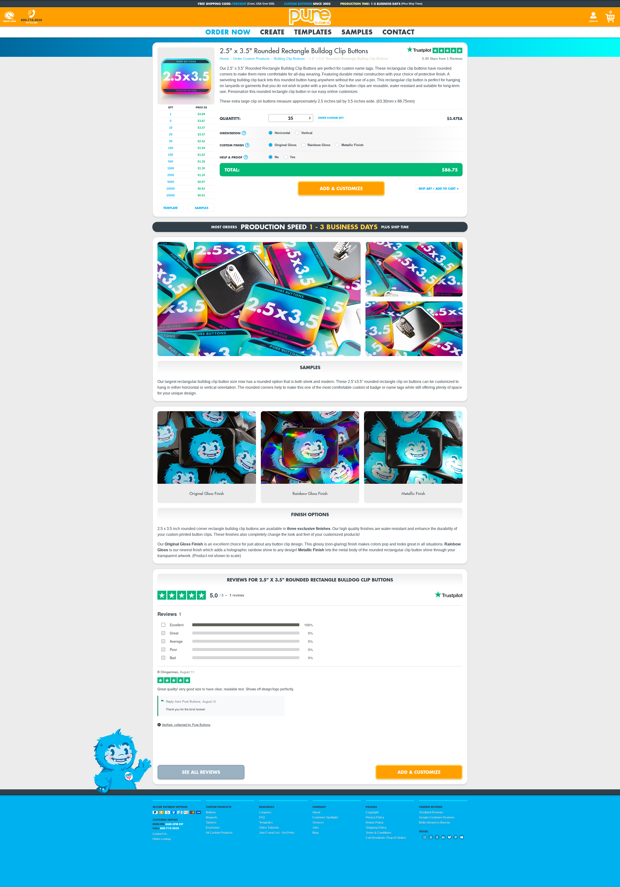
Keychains (213, 827)
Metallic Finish (352, 145)
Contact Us (160, 834)
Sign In (593, 21)
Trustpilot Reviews (431, 812)
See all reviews (201, 772)
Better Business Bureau (434, 822)
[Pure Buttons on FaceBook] (437, 837)
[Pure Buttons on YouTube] (461, 837)
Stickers (211, 822)
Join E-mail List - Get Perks (276, 833)
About (316, 812)
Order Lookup (162, 839)
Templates (313, 32)
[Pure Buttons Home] (310, 16)
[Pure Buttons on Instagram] (424, 837)
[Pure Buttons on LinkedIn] (443, 837)
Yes (292, 157)
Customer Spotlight (325, 817)
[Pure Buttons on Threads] (430, 837)
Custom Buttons (298, 3)
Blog (315, 833)
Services (318, 822)
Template (170, 208)
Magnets (211, 817)
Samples (357, 32)
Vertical (306, 133)
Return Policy (374, 822)
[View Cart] (610, 17)
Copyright (372, 812)
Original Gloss (285, 145)
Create (272, 32)
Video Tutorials (269, 827)
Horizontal (282, 133)
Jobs (315, 827)
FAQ (262, 817)
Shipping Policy (376, 827)
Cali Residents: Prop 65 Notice (386, 838)
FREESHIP (239, 3)
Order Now (227, 32)
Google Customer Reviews (436, 817)
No (277, 157)
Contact (398, 32)
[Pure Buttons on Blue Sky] (449, 837)
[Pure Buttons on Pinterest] (455, 837)
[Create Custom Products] (9, 17)
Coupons (265, 812)
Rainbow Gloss (319, 145)
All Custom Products (219, 833)
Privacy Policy (375, 817)
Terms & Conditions (378, 833)
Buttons (211, 812)
